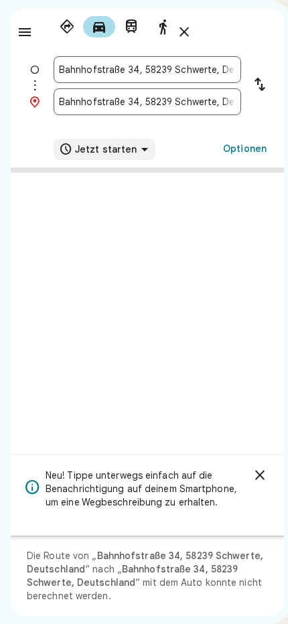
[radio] (67, 26)
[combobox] (147, 69)
